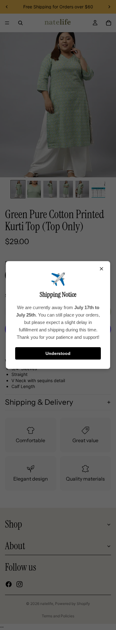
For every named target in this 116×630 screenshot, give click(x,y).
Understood (58, 353)
